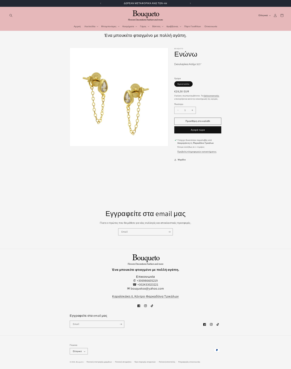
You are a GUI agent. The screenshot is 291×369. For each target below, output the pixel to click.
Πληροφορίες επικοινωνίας (189, 362)
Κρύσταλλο (183, 84)
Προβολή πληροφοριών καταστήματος (196, 151)
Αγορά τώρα (198, 129)
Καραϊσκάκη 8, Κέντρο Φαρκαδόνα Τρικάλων (145, 296)
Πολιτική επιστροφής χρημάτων (99, 362)
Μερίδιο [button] (182, 159)
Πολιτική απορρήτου (123, 362)
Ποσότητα (178, 104)
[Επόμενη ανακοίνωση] (190, 3)
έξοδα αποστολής (211, 96)
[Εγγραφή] (169, 231)
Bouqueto (80, 362)
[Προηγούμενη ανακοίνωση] (100, 3)
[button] (11, 15)
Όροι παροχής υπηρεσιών (145, 362)
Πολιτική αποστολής (167, 362)
